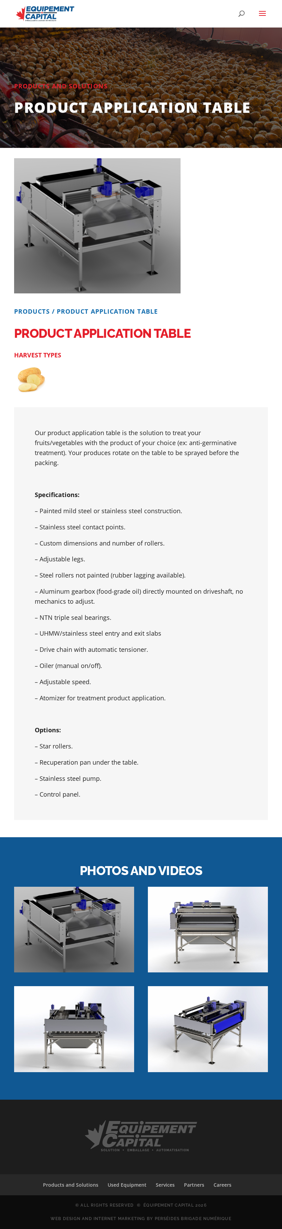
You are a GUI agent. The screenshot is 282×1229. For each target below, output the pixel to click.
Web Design (65, 1218)
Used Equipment (127, 1185)
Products (32, 311)
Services (165, 1185)
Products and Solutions (70, 1185)
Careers (222, 1185)
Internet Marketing (119, 1218)
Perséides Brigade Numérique (193, 1218)
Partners (194, 1185)
